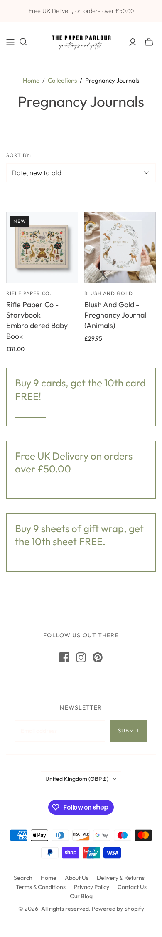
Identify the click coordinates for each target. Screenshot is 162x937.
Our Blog (81, 896)
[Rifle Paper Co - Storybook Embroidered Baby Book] (42, 248)
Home (31, 80)
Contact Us (132, 887)
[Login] (132, 42)
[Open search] (24, 42)
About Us (76, 877)
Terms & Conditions (41, 887)
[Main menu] (10, 42)
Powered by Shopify (118, 908)
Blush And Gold (108, 293)
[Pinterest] (98, 657)
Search (23, 877)
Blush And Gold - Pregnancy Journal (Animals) (115, 315)
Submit (129, 730)
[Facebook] (64, 657)
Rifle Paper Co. (29, 293)
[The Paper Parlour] (81, 40)
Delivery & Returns (121, 877)
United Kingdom (76, 779)
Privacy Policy (91, 887)
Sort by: (18, 155)
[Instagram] (81, 657)
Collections (62, 80)
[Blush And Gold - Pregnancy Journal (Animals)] (120, 248)
